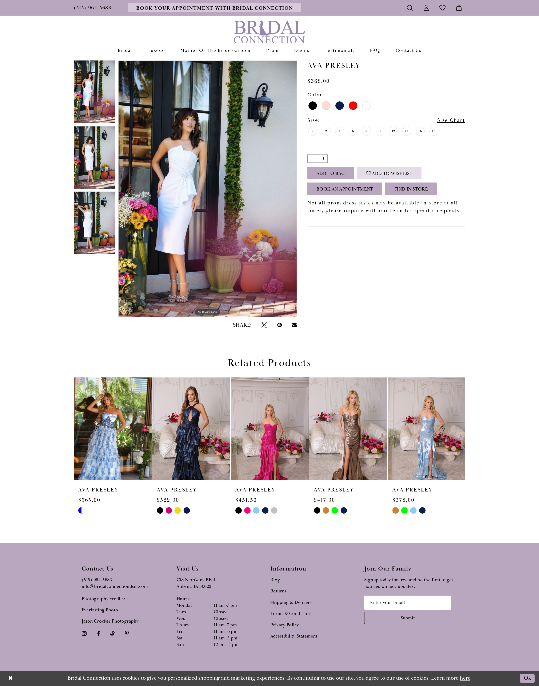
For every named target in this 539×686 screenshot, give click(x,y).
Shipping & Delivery (291, 602)
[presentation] (113, 428)
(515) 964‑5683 (97, 580)
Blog (275, 580)
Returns (278, 591)
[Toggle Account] (426, 7)
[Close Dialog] (10, 678)
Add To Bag (330, 173)
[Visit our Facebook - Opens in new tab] (98, 633)
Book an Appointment (344, 189)
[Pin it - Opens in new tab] (279, 325)
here (465, 678)
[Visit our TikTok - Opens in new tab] (112, 633)
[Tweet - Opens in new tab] (264, 325)
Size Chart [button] (451, 120)
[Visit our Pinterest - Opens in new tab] (127, 633)
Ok (527, 678)
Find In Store (411, 189)
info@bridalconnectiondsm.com (115, 586)
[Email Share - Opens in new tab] (294, 325)
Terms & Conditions (291, 614)
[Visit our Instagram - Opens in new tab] (84, 633)
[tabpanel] (94, 93)
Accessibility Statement (294, 636)
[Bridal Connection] (269, 31)
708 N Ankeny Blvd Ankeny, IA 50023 (195, 583)
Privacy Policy (284, 625)
